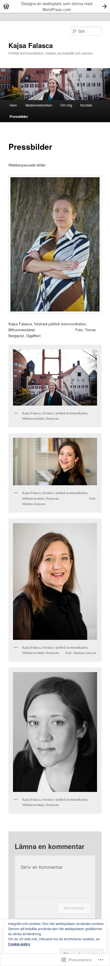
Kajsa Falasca (30, 45)
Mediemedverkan (38, 105)
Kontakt (86, 105)
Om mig (66, 105)
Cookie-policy (19, 943)
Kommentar (74, 908)
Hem (13, 105)
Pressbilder (19, 116)
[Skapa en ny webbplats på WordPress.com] (55, 6)
